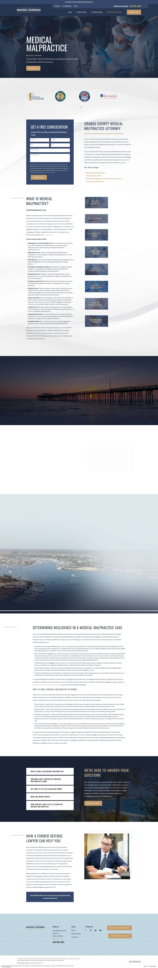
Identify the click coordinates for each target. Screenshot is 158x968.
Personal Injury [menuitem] (97, 12)
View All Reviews (43, 409)
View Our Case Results (120, 936)
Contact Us (133, 12)
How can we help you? (35, 154)
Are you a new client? (35, 149)
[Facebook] (91, 930)
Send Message (38, 177)
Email (52, 144)
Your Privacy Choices (36, 963)
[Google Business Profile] (100, 930)
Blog (75, 6)
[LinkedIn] (95, 930)
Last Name (53, 139)
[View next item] (81, 107)
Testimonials (67, 6)
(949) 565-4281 (38, 895)
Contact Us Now (93, 803)
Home (73, 930)
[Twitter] (86, 930)
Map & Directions (57, 938)
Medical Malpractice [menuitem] (115, 12)
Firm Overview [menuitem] (82, 12)
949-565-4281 (135, 6)
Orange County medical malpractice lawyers (47, 685)
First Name (33, 139)
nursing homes (48, 235)
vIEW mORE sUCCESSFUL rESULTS (106, 478)
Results (57, 6)
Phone (32, 144)
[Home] (29, 10)
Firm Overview (76, 934)
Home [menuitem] (70, 12)
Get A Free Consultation (119, 928)
